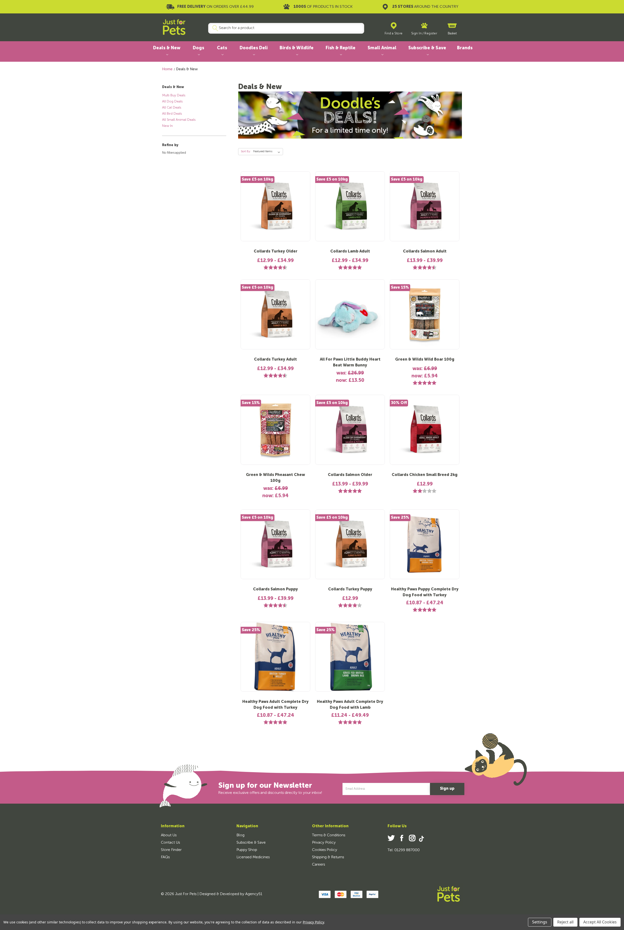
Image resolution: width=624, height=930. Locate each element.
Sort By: (246, 151)
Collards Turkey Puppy (350, 589)
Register (430, 33)
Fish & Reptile (340, 48)
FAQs (165, 857)
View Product (275, 209)
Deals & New (166, 48)
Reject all (565, 922)
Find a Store (394, 33)
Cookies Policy (324, 850)
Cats (222, 48)
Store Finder (171, 850)
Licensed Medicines (253, 857)
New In (167, 126)
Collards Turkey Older (275, 251)
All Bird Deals (172, 113)
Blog (240, 835)
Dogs (198, 48)
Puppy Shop (246, 850)
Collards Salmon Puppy (275, 589)
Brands (464, 48)
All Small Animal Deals (178, 119)
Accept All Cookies (600, 922)
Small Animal (382, 48)
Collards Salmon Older (350, 475)
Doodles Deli (254, 48)
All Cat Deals (171, 107)
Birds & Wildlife (296, 48)
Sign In (416, 33)
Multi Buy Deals (173, 95)
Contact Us (170, 843)
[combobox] (284, 28)
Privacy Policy (324, 843)
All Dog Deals (172, 101)
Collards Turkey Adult (275, 360)
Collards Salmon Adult (425, 251)
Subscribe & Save (427, 48)
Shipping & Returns (328, 857)
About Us (168, 835)
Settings (539, 922)
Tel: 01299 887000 (404, 850)
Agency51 (253, 894)
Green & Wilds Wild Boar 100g (424, 360)
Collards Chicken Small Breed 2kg (425, 475)
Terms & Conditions (328, 835)
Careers (318, 865)
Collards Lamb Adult (350, 251)
